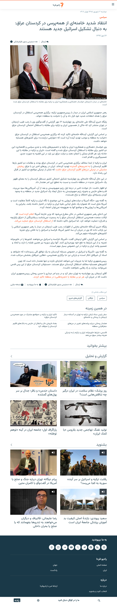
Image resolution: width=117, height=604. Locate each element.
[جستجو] (99, 600)
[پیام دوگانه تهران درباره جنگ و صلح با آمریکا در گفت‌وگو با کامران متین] (33, 463)
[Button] (45, 41)
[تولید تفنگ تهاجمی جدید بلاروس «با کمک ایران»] (83, 413)
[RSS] (97, 547)
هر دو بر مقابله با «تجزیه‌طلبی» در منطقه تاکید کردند (59, 277)
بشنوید (101, 445)
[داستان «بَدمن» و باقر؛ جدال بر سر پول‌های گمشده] (33, 374)
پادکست (53, 570)
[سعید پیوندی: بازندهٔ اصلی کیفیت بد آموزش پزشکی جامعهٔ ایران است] (83, 502)
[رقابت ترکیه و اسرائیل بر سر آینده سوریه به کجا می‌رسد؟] (83, 463)
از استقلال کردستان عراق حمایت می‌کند (34, 221)
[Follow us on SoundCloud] (64, 547)
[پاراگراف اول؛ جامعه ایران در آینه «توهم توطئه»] (33, 413)
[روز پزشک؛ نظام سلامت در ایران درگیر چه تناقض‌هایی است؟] (83, 374)
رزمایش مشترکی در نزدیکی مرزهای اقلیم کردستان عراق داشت (62, 168)
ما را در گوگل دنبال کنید (68, 600)
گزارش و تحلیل (96, 356)
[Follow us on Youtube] (71, 547)
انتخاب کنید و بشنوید (98, 591)
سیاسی (103, 17)
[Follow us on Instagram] (58, 547)
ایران (105, 570)
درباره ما (103, 586)
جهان (55, 565)
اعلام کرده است (26, 214)
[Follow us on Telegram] (84, 547)
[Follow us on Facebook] (91, 547)
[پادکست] (38, 600)
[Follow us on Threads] (51, 547)
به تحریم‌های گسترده (80, 166)
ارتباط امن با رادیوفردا (48, 586)
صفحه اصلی (102, 565)
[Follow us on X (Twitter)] (77, 547)
